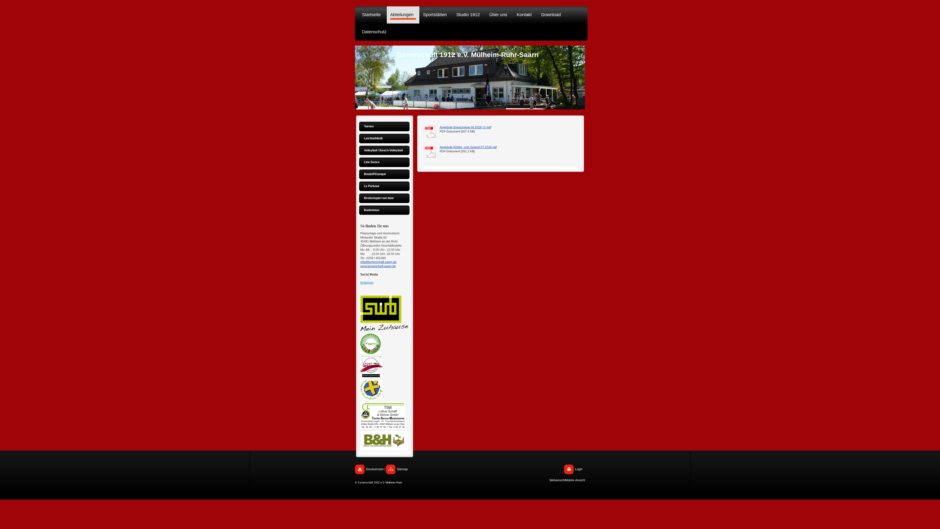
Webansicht (557, 480)
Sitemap (402, 469)
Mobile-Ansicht (575, 480)
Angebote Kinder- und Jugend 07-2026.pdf (468, 147)
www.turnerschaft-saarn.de (378, 266)
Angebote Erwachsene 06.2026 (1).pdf (465, 127)
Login (579, 469)
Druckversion (375, 469)
